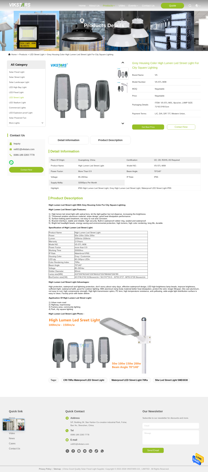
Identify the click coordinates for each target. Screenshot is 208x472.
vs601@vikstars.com (24, 149)
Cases (12, 443)
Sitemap (57, 469)
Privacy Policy (45, 469)
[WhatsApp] (11, 162)
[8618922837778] (102, 452)
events (132, 5)
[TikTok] (96, 452)
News (12, 438)
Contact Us (14, 448)
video (122, 5)
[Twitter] (67, 452)
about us (94, 5)
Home (82, 5)
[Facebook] (73, 452)
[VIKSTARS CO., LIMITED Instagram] (79, 452)
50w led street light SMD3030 (171, 380)
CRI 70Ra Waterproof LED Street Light (83, 380)
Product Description (110, 140)
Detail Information (68, 140)
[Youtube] (85, 452)
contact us (148, 5)
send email (153, 450)
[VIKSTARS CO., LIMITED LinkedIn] (91, 452)
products (108, 5)
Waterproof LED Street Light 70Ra (129, 380)
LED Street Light (37, 54)
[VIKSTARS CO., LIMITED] (20, 5)
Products (23, 54)
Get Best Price (148, 127)
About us (13, 423)
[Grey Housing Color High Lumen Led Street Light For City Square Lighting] (81, 93)
